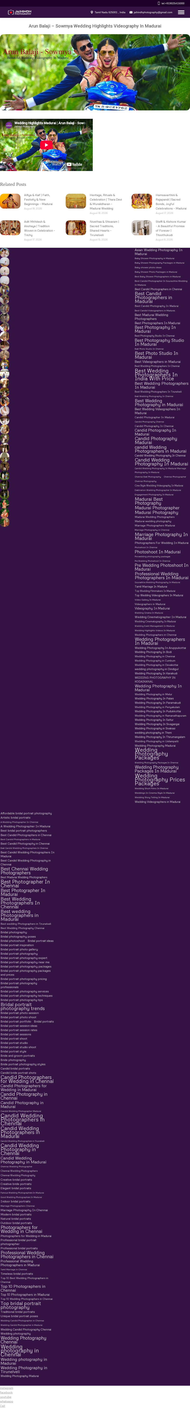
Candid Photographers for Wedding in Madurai (24, 1088)
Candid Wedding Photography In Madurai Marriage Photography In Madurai (160, 470)
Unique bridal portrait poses (19, 1316)
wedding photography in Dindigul (156, 669)
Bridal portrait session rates (19, 1030)
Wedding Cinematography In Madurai (155, 621)
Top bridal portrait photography (21, 1305)
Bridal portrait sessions (16, 1034)
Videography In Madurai (152, 608)
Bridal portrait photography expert (24, 958)
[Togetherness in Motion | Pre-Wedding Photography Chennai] (4, 438)
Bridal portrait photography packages (26, 966)
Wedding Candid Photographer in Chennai (22, 1320)
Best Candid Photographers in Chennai (158, 289)
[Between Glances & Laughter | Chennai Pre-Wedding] (4, 308)
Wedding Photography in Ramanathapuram (160, 715)
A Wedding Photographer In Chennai (19, 822)
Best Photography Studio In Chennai (155, 335)
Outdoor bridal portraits (16, 1223)
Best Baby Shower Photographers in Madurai (158, 276)
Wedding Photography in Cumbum (155, 660)
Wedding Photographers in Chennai (155, 634)
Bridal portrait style (13, 1051)
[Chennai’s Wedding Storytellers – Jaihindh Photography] (4, 475)
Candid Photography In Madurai (155, 432)
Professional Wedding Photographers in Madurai (20, 1263)
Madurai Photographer (157, 507)
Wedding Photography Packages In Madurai (157, 769)
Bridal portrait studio (14, 1043)
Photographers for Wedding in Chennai (21, 1229)
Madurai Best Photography (149, 501)
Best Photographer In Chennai (25, 883)
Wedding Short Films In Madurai (151, 788)
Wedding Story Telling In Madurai (152, 797)
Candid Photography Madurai (156, 440)
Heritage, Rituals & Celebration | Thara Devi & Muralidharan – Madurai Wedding (106, 201)
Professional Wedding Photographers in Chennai (27, 1254)
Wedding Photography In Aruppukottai (160, 647)
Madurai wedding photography (153, 521)
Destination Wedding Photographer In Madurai (158, 490)
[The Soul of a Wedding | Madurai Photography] (4, 364)
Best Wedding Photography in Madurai (159, 402)
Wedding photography (16, 1333)
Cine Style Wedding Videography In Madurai (159, 485)
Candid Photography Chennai (149, 421)
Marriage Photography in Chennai (152, 530)
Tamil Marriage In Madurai (151, 586)
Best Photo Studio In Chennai (149, 349)
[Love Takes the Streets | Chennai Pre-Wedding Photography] (4, 317)
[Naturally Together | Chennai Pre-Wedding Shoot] (4, 289)
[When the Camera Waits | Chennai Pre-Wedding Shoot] (4, 299)
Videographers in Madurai (150, 604)
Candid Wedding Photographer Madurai (21, 1111)
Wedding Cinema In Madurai (149, 613)
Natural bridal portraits (16, 1218)
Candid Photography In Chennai (154, 426)
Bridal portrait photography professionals (19, 985)
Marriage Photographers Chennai (18, 1205)
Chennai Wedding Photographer (16, 1166)
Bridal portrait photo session (20, 1013)
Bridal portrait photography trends (23, 1006)
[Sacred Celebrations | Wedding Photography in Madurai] (4, 373)
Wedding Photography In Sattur (154, 719)
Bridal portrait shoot (14, 1038)
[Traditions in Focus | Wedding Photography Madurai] (4, 345)
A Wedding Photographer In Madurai (25, 826)
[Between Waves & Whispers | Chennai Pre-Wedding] (4, 271)
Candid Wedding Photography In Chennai (160, 455)
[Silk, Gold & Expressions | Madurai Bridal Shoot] (4, 401)
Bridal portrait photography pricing (24, 979)
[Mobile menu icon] (180, 12)
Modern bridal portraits (16, 1214)
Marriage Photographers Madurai (155, 525)
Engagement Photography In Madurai (154, 494)
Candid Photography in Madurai (22, 1104)
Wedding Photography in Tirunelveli (24, 1369)
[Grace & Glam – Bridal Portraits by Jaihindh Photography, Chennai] (4, 512)
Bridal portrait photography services (25, 991)
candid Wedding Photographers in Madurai (160, 449)
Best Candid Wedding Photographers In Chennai (24, 848)
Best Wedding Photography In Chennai (154, 396)
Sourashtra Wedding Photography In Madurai (157, 582)
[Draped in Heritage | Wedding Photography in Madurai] (4, 382)
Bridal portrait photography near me (25, 962)
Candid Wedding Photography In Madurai (161, 462)
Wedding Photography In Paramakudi (158, 702)
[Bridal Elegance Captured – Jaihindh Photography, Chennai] (4, 522)
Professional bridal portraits (19, 1248)
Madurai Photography (156, 512)
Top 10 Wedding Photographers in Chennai (27, 1298)
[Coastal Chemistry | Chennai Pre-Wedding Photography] (4, 252)
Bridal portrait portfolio (16, 1021)
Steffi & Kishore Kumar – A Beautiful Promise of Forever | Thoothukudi (171, 228)
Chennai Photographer (175, 476)
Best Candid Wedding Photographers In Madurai (27, 854)
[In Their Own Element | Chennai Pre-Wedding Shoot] (4, 429)
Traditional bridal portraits (18, 1312)
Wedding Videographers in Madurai (157, 801)
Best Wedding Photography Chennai (22, 928)
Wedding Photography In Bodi (153, 652)
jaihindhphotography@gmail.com (153, 12)
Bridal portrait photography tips (22, 1000)
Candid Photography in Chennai (24, 1096)
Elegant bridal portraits (16, 1188)
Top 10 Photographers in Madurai (25, 1294)
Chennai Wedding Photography (18, 1175)
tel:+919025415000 (173, 3)
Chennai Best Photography (148, 476)
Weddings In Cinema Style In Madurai (155, 792)
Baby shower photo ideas (148, 267)
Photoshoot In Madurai (158, 552)
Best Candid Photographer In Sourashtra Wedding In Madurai (161, 283)
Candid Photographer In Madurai (154, 417)
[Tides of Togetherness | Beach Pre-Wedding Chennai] (4, 280)
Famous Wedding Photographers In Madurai (22, 1192)
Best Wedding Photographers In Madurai (162, 385)
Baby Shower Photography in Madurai (154, 258)
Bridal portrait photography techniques (27, 995)
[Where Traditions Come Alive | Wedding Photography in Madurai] (4, 336)
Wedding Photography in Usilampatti (156, 741)
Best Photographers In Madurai (157, 323)
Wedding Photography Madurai (155, 745)
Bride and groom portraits (18, 1055)
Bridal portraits (44, 1021)
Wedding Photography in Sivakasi (155, 728)
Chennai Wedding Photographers (19, 1170)
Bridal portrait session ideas (19, 1026)
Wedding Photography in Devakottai (156, 664)
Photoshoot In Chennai (146, 547)
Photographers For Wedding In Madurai (162, 543)
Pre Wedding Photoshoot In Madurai (162, 567)
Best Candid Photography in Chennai (25, 843)
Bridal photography (14, 932)
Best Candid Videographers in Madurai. (155, 310)
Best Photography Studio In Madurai (159, 342)
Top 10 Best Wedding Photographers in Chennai (24, 1279)
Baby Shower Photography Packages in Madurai (159, 263)
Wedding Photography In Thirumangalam (160, 736)
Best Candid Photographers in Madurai (153, 297)
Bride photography (13, 1060)
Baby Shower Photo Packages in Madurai (156, 272)
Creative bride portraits (16, 1184)
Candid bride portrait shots (18, 1073)
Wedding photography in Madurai (24, 1361)
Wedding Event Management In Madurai (155, 626)
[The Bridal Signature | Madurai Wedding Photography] (4, 420)
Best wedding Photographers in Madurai (20, 915)
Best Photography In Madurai (155, 329)
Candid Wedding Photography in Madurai (23, 1160)
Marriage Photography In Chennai (24, 1210)
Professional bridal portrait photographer (18, 1242)
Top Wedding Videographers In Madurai (159, 595)
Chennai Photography (145, 481)
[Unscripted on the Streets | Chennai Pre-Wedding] (4, 327)
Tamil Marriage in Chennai (14, 1269)
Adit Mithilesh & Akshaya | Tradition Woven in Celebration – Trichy (39, 228)
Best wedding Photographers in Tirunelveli (26, 923)
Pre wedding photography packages (152, 556)
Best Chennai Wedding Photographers (24, 871)
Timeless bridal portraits (17, 1273)
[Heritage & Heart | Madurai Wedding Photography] (4, 354)
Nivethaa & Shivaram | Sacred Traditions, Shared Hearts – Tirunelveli (104, 228)
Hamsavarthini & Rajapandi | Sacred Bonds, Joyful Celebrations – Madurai (171, 201)
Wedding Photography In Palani (154, 698)
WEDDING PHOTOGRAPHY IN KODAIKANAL (155, 679)
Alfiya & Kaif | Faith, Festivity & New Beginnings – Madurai (38, 199)
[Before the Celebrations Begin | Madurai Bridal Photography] (4, 410)
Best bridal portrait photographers (24, 830)
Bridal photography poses (18, 936)
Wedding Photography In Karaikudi (156, 673)
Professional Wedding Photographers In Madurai (162, 575)
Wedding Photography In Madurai (158, 688)
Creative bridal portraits (16, 1179)
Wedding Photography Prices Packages (160, 779)
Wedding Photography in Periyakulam (157, 707)
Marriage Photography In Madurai (161, 536)
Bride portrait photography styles (23, 1064)
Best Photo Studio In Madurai (156, 355)
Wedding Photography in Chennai (155, 656)
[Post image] (10, 201)
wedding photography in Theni (153, 732)
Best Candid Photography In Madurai (156, 305)
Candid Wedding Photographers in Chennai (23, 1119)
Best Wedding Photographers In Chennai (157, 366)
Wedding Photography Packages (151, 753)
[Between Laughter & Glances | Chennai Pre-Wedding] (4, 447)
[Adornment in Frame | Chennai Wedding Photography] (4, 392)
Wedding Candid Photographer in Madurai (21, 1325)
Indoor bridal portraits (15, 1201)
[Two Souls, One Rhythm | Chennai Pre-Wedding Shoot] (4, 457)
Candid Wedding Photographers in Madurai (20, 1132)
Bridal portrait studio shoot (18, 1047)
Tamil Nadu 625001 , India (110, 12)
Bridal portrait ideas (41, 941)
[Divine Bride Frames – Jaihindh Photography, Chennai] (4, 494)
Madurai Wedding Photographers (155, 516)
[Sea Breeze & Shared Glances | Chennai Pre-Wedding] (4, 262)
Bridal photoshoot (13, 941)
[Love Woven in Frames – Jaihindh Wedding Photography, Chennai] (4, 485)
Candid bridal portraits (15, 1068)
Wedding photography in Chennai (20, 1350)
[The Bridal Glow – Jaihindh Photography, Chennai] (4, 503)
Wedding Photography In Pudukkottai (158, 711)
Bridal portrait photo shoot (18, 1017)
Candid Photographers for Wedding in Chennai (27, 1079)
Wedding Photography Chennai (23, 1340)
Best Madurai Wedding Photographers (151, 317)
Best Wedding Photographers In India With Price (156, 374)
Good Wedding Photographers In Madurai (21, 1197)
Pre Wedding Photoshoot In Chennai (152, 561)
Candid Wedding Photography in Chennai (20, 1149)
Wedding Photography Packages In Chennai (156, 762)
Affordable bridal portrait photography (26, 813)
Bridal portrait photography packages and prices (26, 972)
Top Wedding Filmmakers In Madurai (155, 590)
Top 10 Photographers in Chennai (23, 1288)
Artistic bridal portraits (15, 817)
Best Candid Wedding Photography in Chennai (26, 862)
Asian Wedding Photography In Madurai (159, 252)
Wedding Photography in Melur (153, 694)
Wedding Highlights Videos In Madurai (155, 630)
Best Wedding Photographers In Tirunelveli (158, 391)
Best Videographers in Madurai (158, 362)
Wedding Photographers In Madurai (160, 641)
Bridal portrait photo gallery (19, 949)
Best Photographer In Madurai (23, 892)
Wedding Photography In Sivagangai (157, 724)
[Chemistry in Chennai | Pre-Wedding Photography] (4, 466)
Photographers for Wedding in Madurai (26, 1236)
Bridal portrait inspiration (17, 945)
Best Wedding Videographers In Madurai (157, 411)
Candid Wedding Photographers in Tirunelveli (23, 1141)
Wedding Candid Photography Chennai (26, 1329)
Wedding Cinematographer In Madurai (160, 617)
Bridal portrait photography (19, 953)
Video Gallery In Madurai (148, 599)
